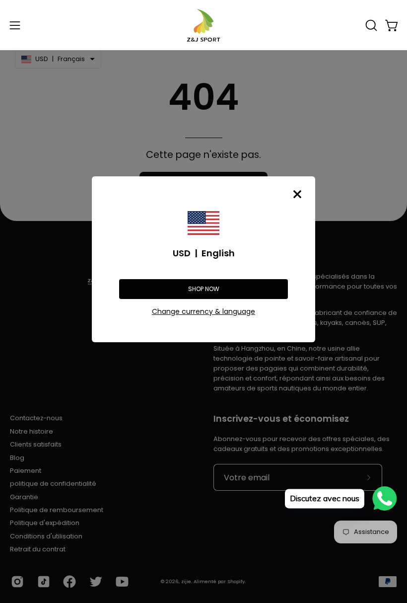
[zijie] (203, 25)
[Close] (297, 194)
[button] (370, 25)
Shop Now (203, 289)
